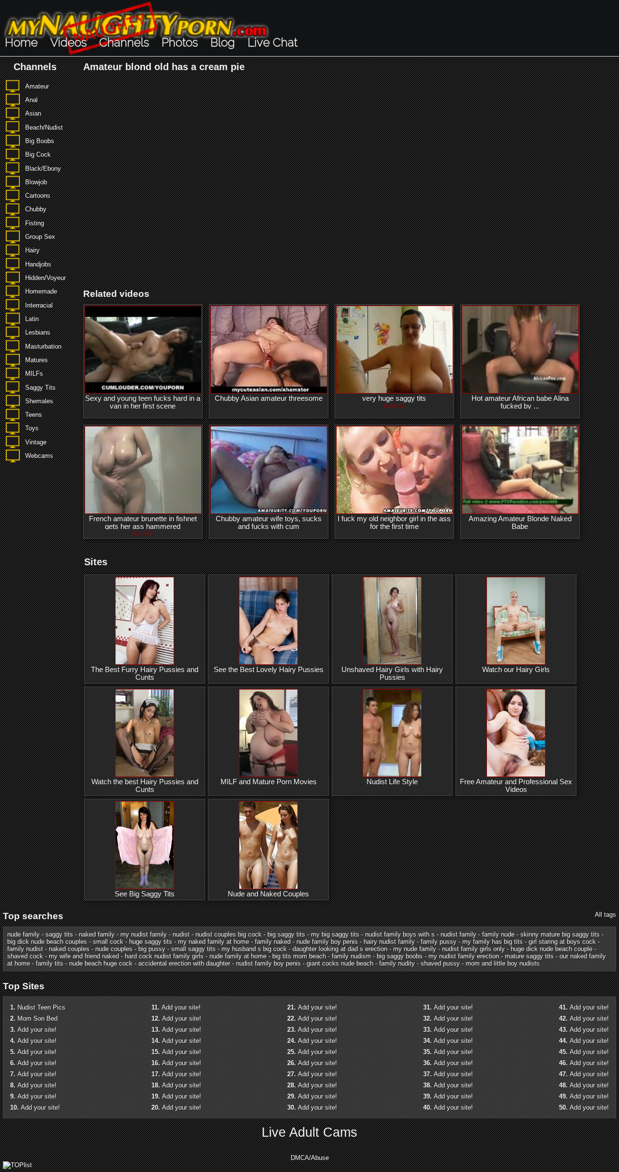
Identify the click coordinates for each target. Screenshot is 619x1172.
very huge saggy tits (394, 398)
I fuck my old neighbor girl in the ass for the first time (394, 522)
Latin (32, 318)
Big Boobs (39, 141)
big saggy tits (286, 934)
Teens (33, 414)
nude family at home (237, 956)
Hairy (32, 250)
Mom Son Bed (37, 1018)
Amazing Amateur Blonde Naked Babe (520, 522)
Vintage (35, 442)
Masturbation (43, 346)
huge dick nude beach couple (551, 948)
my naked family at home (213, 941)
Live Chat (272, 42)
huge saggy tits (150, 941)
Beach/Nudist (44, 127)
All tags (605, 914)
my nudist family (143, 934)
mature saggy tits (529, 956)
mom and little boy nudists (503, 963)
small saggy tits (193, 948)
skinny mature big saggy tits (560, 934)
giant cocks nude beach (340, 963)
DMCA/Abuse (310, 1157)
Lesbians (37, 332)
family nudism (351, 956)
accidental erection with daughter (184, 963)
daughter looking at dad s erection (340, 948)
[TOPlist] (17, 1165)
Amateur (37, 86)
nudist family (458, 934)
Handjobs (38, 264)
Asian (33, 113)
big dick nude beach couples (47, 941)
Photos (180, 42)
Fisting (34, 223)
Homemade (41, 291)
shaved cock (25, 956)
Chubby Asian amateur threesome (269, 398)
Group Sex (40, 236)
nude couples (114, 948)
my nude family (414, 948)
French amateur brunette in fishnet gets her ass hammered (143, 522)
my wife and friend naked (84, 956)
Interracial (39, 305)
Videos (68, 42)
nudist (181, 934)
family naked (273, 941)
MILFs (34, 373)
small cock (108, 941)
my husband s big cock (254, 948)
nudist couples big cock (228, 934)
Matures (36, 360)
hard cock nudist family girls (164, 956)
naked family (97, 934)
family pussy (439, 941)
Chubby (35, 209)
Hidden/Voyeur (45, 277)
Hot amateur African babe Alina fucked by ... (520, 402)
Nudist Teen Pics (41, 1007)
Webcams (39, 455)
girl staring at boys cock (562, 941)
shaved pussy (440, 963)
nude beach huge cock (101, 963)
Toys (32, 428)
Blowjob (36, 182)
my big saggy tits (335, 934)
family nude (498, 934)
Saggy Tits (40, 387)
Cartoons (37, 195)
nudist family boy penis (268, 963)
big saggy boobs (400, 956)
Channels (124, 42)
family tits (49, 963)
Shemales (39, 401)
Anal (31, 99)
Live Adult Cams (309, 1132)
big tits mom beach (299, 956)
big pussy (151, 948)
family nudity (397, 963)
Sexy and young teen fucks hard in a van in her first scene (142, 402)
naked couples (69, 948)
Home (21, 42)
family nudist (25, 948)
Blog (222, 42)
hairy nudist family (389, 941)
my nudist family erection (463, 956)
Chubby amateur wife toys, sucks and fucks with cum (269, 522)
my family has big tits (492, 941)
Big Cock (38, 154)
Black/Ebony (43, 168)
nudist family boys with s (400, 934)
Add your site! (37, 1029)
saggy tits (59, 934)
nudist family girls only (473, 948)
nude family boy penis (327, 941)
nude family (23, 934)
